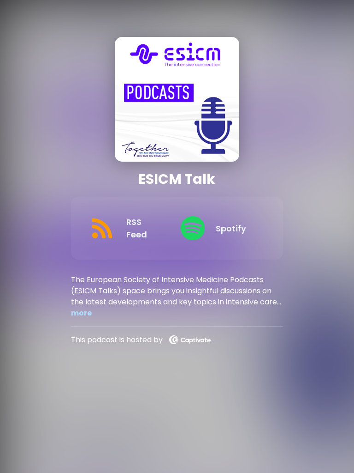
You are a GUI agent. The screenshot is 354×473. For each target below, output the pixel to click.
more (81, 313)
